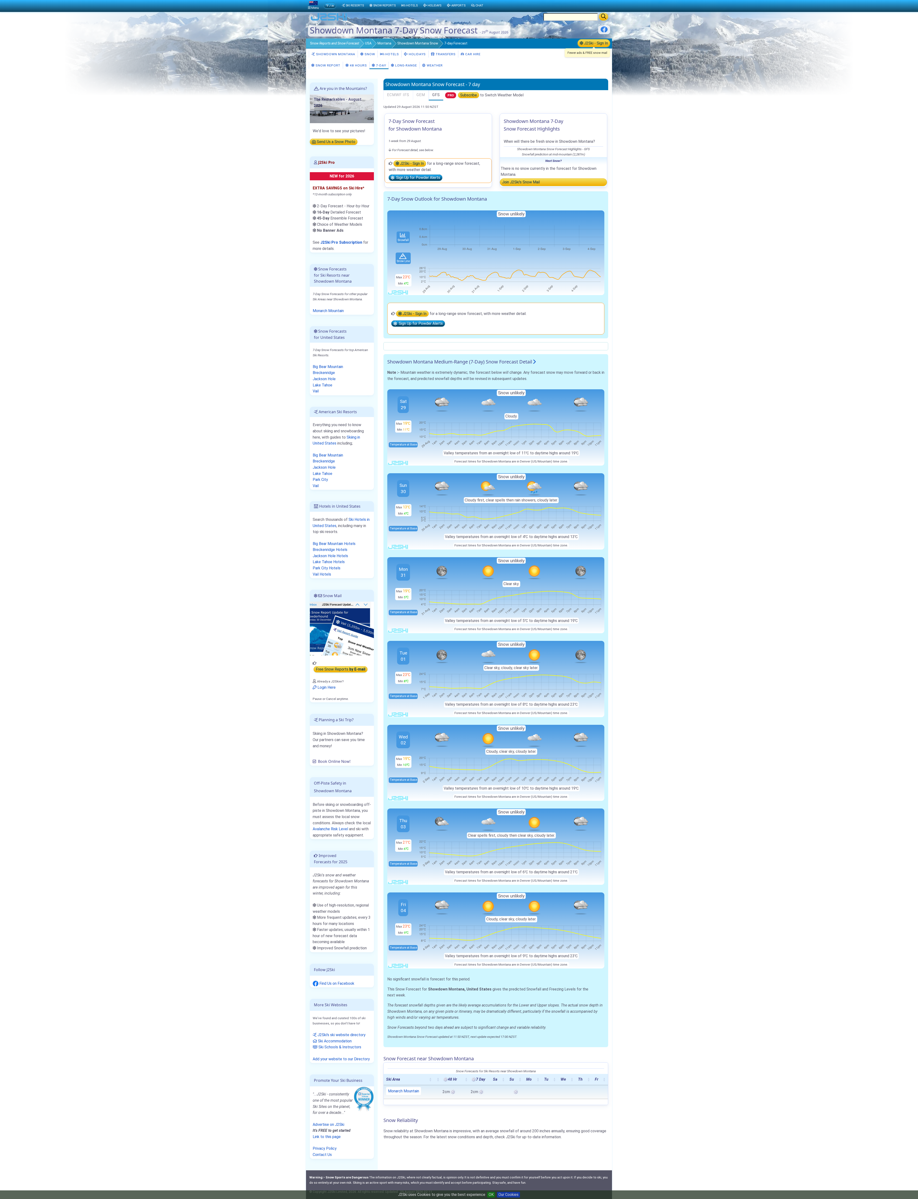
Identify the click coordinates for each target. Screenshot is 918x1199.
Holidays (417, 54)
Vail (316, 391)
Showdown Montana (335, 54)
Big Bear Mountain (328, 366)
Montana (384, 43)
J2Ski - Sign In (595, 43)
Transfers (445, 54)
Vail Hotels (322, 574)
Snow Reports (384, 5)
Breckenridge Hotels (330, 549)
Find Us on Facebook (336, 983)
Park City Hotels (326, 568)
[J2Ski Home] (329, 20)
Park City (320, 479)
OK (491, 1194)
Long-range (405, 65)
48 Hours (358, 65)
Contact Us (322, 1154)
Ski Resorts (355, 5)
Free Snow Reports (340, 669)
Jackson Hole (324, 379)
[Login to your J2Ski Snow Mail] (342, 628)
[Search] (603, 17)
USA (368, 43)
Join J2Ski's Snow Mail (521, 182)
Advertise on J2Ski (328, 1124)
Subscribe (468, 95)
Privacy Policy (325, 1148)
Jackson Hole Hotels (330, 556)
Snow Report (327, 65)
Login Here (326, 687)
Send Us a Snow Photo (335, 142)
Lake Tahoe (322, 385)
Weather (434, 65)
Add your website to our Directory (341, 1059)
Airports (458, 5)
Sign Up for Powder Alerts (417, 178)
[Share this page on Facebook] (604, 31)
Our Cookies (508, 1194)
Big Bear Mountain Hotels (334, 543)
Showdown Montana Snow (417, 43)
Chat (479, 5)
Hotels (391, 54)
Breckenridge (324, 372)
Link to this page (327, 1136)
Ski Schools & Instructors (339, 1047)
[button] (430, 1079)
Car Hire (472, 54)
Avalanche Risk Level (330, 829)
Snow (334, 43)
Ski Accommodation (334, 1041)
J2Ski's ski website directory (341, 1035)
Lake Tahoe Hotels (329, 562)
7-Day (380, 65)
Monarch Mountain (403, 1091)
